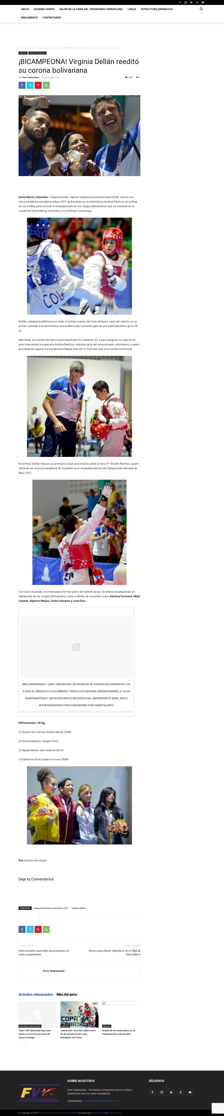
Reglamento (29, 17)
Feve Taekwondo (31, 77)
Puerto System (115, 1112)
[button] (201, 9)
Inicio (25, 9)
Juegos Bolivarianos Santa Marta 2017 (51, 908)
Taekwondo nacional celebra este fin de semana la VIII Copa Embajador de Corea (78, 1034)
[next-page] (26, 1044)
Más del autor (67, 994)
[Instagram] (185, 2)
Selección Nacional (47, 47)
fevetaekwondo (55, 712)
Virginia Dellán (78, 908)
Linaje (132, 9)
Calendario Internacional (30, 1026)
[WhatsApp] (46, 85)
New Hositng (99, 1112)
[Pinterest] (38, 85)
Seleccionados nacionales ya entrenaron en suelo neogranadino (44, 952)
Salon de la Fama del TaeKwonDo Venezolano (91, 9)
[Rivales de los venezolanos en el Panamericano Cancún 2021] (121, 1014)
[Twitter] (197, 2)
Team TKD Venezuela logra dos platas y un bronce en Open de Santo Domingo (35, 1034)
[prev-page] (21, 1044)
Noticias (31, 47)
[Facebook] (179, 2)
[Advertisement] (79, 186)
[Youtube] (202, 2)
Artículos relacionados (36, 994)
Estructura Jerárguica (157, 9)
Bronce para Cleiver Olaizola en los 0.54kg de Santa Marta (114, 952)
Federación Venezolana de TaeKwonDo (57, 1112)
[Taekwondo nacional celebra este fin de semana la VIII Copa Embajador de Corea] (79, 1014)
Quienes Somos (44, 9)
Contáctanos (52, 17)
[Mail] (191, 2)
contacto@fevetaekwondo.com (101, 1100)
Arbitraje (65, 1026)
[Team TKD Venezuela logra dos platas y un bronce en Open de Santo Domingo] (38, 1014)
